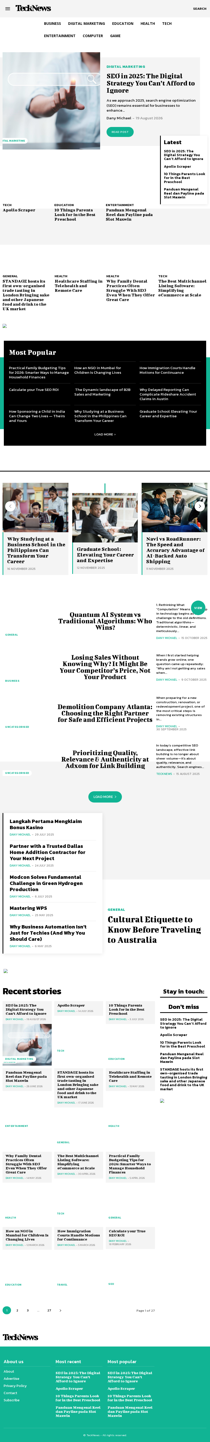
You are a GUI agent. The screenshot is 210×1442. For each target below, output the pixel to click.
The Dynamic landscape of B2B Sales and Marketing (102, 392)
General (10, 276)
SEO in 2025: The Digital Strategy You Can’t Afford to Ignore (151, 83)
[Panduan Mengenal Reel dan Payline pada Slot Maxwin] (130, 179)
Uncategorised (17, 727)
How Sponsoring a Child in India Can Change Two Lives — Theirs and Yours (37, 415)
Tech (7, 205)
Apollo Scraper (19, 209)
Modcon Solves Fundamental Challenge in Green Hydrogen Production (46, 883)
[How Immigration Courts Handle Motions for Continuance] (78, 1270)
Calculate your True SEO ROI (34, 389)
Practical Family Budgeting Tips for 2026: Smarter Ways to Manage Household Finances (39, 372)
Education (64, 205)
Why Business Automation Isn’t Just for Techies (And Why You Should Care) (48, 933)
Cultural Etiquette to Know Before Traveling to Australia (154, 929)
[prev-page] (10, 506)
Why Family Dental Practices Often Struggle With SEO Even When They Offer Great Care (130, 290)
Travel (62, 1285)
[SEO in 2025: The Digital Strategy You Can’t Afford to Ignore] (51, 101)
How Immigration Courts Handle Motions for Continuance (167, 370)
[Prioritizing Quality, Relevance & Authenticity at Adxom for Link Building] (28, 759)
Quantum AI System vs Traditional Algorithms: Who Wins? (105, 621)
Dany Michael (119, 118)
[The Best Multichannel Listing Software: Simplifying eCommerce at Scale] (183, 250)
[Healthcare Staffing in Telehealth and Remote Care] (79, 250)
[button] (199, 8)
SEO (111, 1284)
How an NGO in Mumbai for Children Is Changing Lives (97, 370)
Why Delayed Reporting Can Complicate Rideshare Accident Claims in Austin (168, 394)
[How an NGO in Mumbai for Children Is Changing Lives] (27, 1270)
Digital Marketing (126, 67)
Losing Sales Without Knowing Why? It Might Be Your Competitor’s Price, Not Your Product (105, 667)
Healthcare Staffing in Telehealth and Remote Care (78, 286)
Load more (103, 434)
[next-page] (200, 506)
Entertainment (120, 205)
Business (12, 681)
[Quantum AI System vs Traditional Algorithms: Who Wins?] (28, 621)
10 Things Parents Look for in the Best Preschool (75, 214)
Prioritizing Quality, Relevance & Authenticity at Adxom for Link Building (105, 759)
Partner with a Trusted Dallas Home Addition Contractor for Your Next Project (48, 852)
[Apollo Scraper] (27, 179)
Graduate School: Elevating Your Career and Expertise (168, 413)
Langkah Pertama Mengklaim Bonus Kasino (46, 824)
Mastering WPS (28, 908)
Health (61, 276)
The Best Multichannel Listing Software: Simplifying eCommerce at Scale (182, 288)
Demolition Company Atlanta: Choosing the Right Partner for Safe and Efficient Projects (105, 713)
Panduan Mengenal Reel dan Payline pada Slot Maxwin (129, 214)
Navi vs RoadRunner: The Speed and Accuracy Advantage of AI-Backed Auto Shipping (175, 550)
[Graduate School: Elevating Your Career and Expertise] (105, 517)
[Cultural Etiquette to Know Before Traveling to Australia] (157, 858)
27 (49, 1310)
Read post (120, 132)
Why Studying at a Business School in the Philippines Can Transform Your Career (100, 415)
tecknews (164, 774)
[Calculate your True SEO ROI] (130, 1270)
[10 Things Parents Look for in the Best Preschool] (78, 179)
